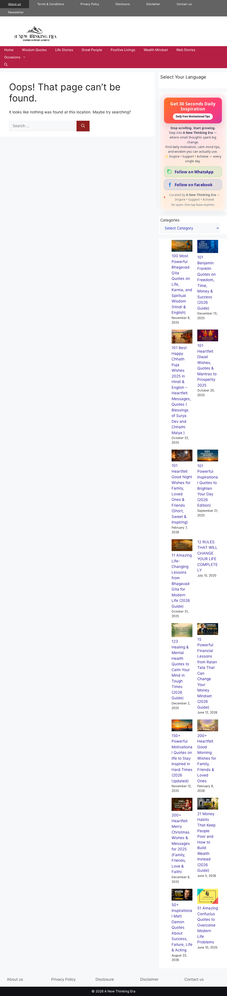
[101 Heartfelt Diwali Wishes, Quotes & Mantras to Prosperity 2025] (207, 336)
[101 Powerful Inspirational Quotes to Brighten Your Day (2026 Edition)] (207, 456)
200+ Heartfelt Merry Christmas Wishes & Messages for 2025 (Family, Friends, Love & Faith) (181, 843)
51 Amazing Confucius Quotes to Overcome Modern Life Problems (207, 925)
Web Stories (185, 50)
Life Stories (64, 50)
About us (14, 4)
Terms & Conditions (50, 4)
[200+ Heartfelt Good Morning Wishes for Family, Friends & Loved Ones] (207, 726)
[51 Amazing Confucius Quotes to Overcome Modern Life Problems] (207, 897)
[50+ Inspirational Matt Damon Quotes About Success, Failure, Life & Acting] (182, 895)
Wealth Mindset (156, 50)
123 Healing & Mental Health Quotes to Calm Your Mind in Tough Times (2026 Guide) (181, 669)
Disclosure (122, 4)
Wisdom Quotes (34, 50)
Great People (92, 50)
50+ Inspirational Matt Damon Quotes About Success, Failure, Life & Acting (182, 927)
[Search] (83, 126)
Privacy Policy (89, 4)
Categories (170, 220)
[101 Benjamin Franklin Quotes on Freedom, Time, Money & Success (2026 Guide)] (207, 247)
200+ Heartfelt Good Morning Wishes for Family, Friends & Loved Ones (206, 758)
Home (9, 50)
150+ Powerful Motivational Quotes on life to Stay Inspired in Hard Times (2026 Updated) (182, 758)
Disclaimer (153, 4)
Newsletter (16, 12)
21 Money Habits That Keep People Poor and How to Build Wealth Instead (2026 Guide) (206, 842)
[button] (6, 64)
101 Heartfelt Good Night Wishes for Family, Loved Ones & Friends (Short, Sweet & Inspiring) (182, 493)
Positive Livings (123, 50)
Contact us (184, 4)
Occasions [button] (12, 57)
